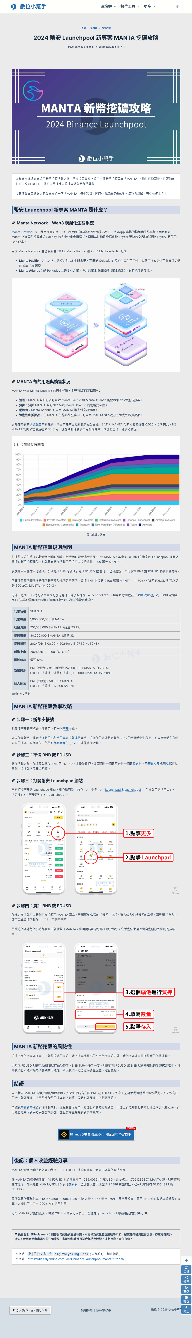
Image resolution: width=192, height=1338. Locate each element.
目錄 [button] (186, 1271)
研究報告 (36, 424)
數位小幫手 (33, 6)
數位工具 (127, 6)
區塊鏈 (106, 6)
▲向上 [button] (186, 1309)
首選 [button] (186, 1291)
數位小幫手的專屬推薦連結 (63, 738)
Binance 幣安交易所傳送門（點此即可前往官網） (101, 1134)
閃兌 (166, 764)
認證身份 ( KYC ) (68, 743)
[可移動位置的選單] (186, 1260)
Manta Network (23, 232)
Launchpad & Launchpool (123, 789)
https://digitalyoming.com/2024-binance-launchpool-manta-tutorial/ (76, 1259)
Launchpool (108, 1213)
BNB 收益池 (145, 595)
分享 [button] (186, 1281)
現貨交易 (154, 764)
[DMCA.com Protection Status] (157, 1325)
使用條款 (87, 1310)
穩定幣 (137, 764)
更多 (147, 6)
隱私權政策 (103, 1310)
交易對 (73, 1184)
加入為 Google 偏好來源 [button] (31, 1310)
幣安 (66, 728)
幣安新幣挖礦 (30, 1107)
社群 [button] (186, 1301)
